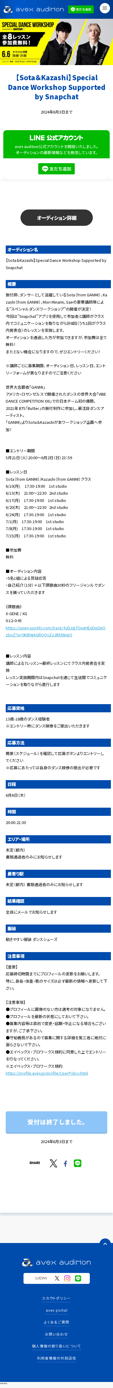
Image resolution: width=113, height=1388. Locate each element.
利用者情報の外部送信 (56, 1357)
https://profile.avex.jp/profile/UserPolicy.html (47, 1073)
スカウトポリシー (56, 1298)
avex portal (56, 1310)
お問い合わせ (56, 1334)
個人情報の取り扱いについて (56, 1345)
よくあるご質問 (56, 1321)
